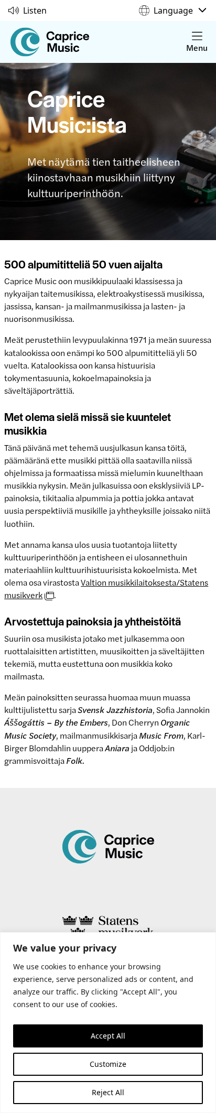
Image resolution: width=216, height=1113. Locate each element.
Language (173, 10)
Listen (35, 10)
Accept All (108, 1036)
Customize (108, 1064)
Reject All (108, 1092)
